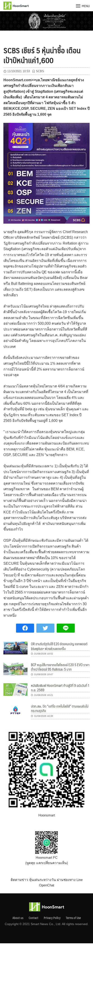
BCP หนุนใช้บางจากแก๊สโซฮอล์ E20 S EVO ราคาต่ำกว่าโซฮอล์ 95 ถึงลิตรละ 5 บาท (60, 667)
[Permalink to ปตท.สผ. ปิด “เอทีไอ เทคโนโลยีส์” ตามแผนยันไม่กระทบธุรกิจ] (15, 710)
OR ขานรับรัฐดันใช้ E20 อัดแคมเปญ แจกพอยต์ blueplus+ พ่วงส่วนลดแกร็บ (59, 646)
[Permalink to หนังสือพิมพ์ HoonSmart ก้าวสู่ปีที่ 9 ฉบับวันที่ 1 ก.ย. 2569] (15, 689)
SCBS (40, 71)
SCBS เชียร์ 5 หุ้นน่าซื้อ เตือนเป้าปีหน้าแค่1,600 (42, 55)
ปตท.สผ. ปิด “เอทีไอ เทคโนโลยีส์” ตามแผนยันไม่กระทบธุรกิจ (59, 708)
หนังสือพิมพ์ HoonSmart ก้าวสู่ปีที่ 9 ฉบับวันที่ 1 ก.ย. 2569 (60, 687)
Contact (33, 918)
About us (17, 918)
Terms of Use (73, 918)
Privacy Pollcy (52, 918)
